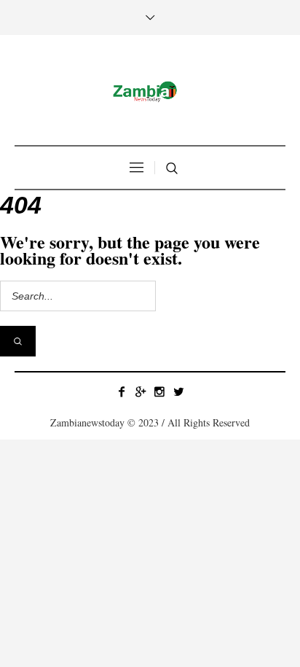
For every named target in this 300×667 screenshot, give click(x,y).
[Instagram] (159, 391)
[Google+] (140, 391)
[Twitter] (178, 391)
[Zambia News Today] (150, 92)
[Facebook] (121, 391)
